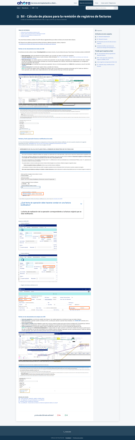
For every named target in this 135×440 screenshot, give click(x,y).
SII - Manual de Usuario (102, 39)
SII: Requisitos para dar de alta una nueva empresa (106, 42)
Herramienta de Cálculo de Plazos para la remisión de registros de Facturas (37, 44)
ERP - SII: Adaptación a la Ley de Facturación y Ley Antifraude (31, 400)
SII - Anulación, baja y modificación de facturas (28, 401)
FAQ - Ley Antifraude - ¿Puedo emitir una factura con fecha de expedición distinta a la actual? (38, 402)
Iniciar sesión (104, 3)
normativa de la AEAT (57, 198)
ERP (33, 8)
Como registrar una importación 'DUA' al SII (107, 62)
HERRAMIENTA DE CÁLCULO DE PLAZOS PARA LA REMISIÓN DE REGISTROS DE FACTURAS (47, 143)
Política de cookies (78, 438)
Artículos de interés (25, 36)
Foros (96, 3)
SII (37, 8)
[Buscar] (116, 8)
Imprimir (99, 30)
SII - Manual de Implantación (103, 36)
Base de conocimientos (86, 3)
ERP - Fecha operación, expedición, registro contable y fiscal (31, 398)
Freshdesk (68, 438)
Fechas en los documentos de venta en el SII (30, 32)
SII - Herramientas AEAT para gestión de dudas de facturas (106, 54)
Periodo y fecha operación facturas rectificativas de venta (33, 33)
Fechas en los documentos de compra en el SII (30, 35)
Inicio (75, 3)
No (60, 415)
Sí (67, 415)
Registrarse (112, 3)
